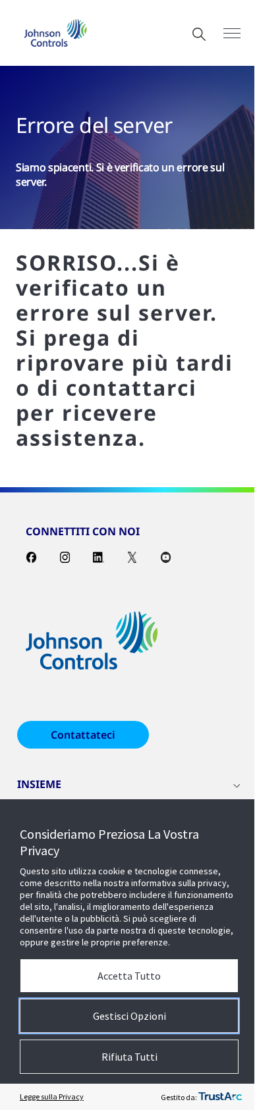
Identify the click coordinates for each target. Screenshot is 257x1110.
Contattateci (83, 734)
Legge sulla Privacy (52, 1096)
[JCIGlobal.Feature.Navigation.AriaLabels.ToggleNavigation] (232, 33)
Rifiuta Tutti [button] (129, 1056)
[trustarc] (220, 1097)
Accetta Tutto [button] (129, 975)
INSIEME (39, 784)
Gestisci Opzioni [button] (129, 1015)
